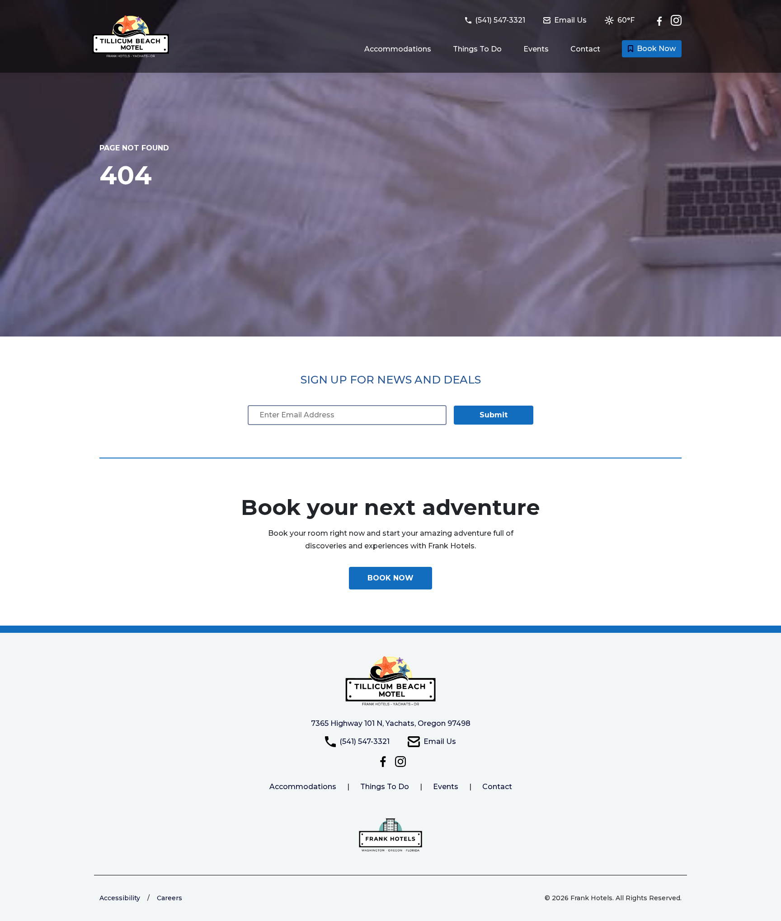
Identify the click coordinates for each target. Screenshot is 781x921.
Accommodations (397, 49)
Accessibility (119, 898)
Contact (585, 49)
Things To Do (477, 49)
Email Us (439, 741)
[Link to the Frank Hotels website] (390, 834)
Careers (169, 898)
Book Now (656, 48)
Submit (494, 415)
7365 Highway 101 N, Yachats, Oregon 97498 (390, 723)
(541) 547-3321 (364, 741)
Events (536, 49)
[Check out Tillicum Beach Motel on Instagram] (676, 20)
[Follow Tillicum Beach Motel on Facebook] (662, 20)
